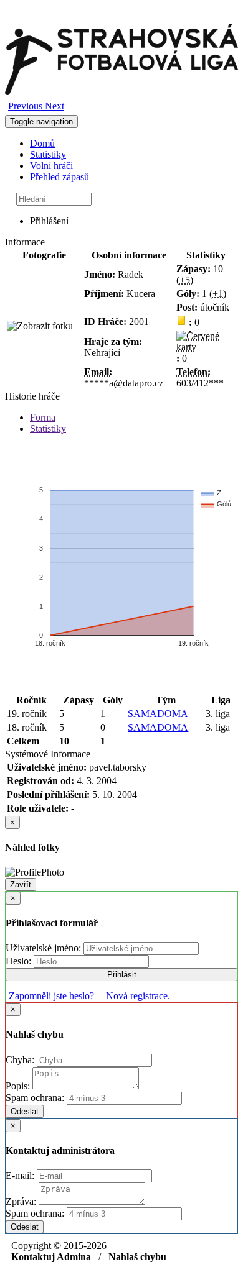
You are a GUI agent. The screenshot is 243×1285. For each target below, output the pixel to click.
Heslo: (20, 961)
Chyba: (21, 1059)
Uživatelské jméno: (44, 948)
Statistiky (48, 154)
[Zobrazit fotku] (40, 326)
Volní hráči (51, 165)
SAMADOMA (158, 713)
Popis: (19, 1086)
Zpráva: (22, 1201)
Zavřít (20, 884)
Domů (42, 143)
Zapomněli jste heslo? (51, 995)
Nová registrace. (138, 995)
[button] (26, 106)
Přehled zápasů (59, 176)
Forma (42, 417)
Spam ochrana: (35, 1097)
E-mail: (21, 1175)
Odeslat (25, 1111)
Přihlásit (121, 974)
